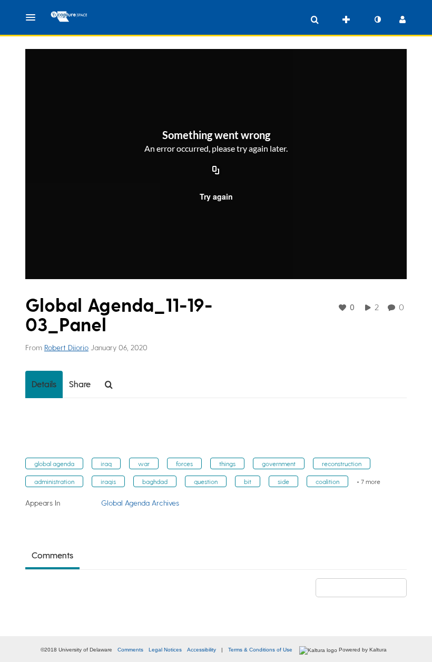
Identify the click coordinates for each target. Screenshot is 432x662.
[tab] (44, 384)
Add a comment (366, 587)
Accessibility (201, 650)
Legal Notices (165, 650)
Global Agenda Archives (140, 502)
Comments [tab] (52, 555)
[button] (33, 17)
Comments (130, 650)
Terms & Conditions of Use (260, 650)
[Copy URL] (216, 171)
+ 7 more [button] (368, 481)
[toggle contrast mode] (377, 19)
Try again (216, 196)
